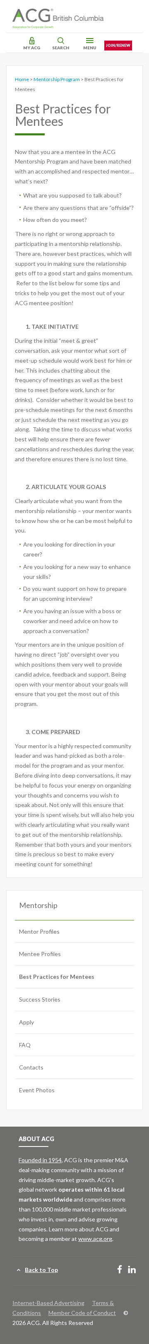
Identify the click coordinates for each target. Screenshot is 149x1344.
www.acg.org (95, 1238)
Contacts (31, 1067)
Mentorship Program (57, 79)
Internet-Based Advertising (48, 1302)
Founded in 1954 (40, 1159)
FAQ (25, 1044)
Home (22, 79)
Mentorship (38, 905)
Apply (26, 1022)
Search (60, 47)
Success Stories (39, 999)
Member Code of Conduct (82, 1312)
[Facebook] (119, 1270)
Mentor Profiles (39, 931)
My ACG (31, 47)
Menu (89, 47)
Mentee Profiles (40, 953)
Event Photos (37, 1090)
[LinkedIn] (132, 1270)
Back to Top (41, 1269)
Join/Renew (118, 45)
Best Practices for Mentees (56, 976)
